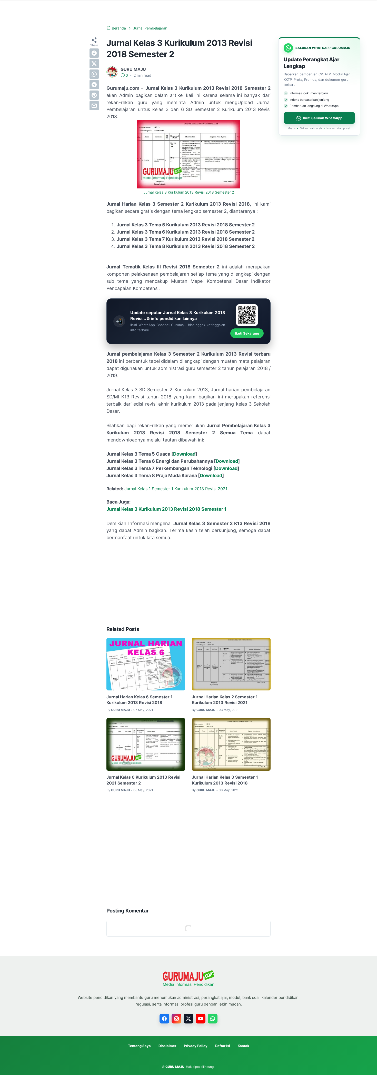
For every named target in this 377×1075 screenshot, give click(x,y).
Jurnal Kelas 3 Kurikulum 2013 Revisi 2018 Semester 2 (188, 192)
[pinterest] (94, 95)
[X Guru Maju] (188, 1018)
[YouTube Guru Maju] (200, 1018)
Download (184, 454)
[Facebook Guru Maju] (164, 1018)
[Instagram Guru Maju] (176, 1018)
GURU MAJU (174, 1067)
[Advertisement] (188, 583)
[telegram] (94, 84)
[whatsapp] (94, 74)
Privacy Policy (195, 1046)
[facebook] (94, 53)
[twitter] (94, 63)
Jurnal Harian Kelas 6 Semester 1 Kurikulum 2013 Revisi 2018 (139, 699)
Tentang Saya (139, 1046)
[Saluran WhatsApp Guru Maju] (212, 1018)
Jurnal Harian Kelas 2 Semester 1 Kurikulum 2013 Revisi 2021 (225, 699)
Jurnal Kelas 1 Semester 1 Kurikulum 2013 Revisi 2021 (175, 488)
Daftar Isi (222, 1046)
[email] (94, 105)
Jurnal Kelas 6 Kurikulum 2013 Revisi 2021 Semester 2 (143, 780)
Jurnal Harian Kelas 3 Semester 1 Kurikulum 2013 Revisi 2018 (225, 780)
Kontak (243, 1046)
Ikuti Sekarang (247, 333)
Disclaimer (167, 1046)
